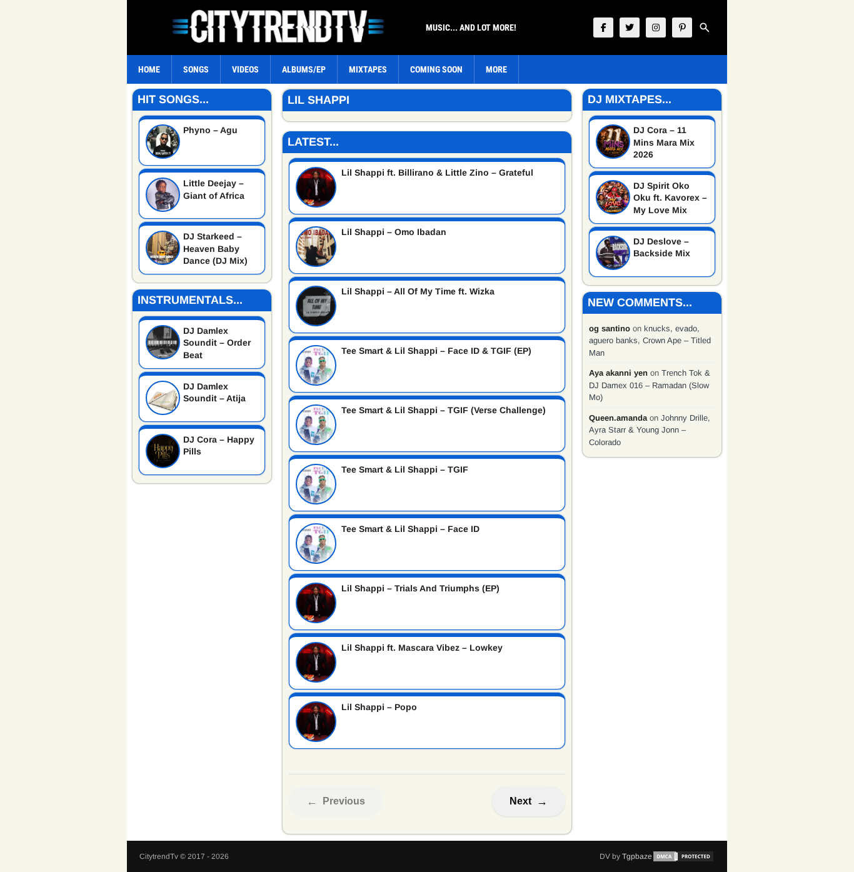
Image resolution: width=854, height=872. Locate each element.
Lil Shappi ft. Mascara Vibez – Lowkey (422, 648)
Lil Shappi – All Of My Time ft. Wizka (418, 291)
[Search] (705, 28)
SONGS (196, 69)
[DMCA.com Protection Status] (683, 856)
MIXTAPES (368, 69)
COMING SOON (436, 69)
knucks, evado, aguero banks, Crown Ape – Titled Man (650, 341)
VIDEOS (245, 69)
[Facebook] (603, 28)
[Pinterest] (682, 28)
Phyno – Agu (210, 130)
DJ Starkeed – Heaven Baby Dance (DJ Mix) (215, 248)
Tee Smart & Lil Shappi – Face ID (410, 529)
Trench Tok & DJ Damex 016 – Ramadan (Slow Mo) (649, 385)
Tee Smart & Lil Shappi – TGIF (404, 469)
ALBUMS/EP (304, 69)
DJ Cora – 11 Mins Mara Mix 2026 (664, 142)
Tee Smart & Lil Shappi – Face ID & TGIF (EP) (436, 351)
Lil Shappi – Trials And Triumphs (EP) (420, 588)
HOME (149, 69)
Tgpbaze (637, 856)
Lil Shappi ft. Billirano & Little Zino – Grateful (437, 173)
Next (529, 801)
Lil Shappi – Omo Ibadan (393, 232)
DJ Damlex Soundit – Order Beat (217, 343)
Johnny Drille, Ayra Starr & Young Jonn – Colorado (649, 430)
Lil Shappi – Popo (379, 707)
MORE (496, 69)
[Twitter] (630, 28)
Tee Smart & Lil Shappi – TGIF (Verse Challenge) (443, 410)
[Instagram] (656, 28)
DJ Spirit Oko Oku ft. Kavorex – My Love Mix (670, 198)
